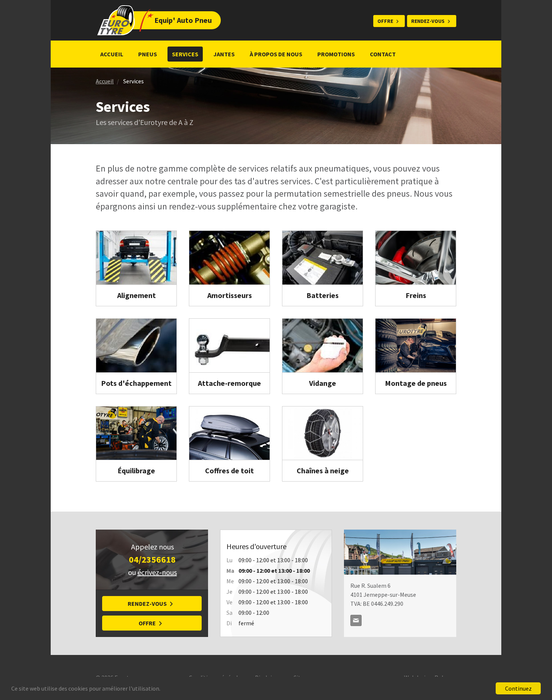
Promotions (336, 54)
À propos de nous (276, 54)
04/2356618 (152, 559)
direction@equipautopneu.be (356, 620)
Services (185, 54)
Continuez (518, 688)
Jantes (224, 54)
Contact (383, 54)
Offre (385, 21)
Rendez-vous (428, 21)
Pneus (147, 54)
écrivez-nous (157, 572)
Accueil (111, 54)
